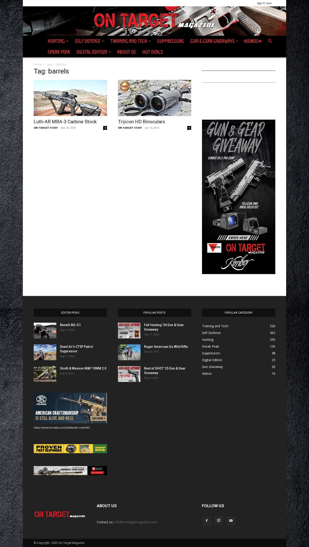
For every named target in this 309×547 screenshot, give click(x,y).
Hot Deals (152, 52)
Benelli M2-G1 (70, 325)
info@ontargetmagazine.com (135, 522)
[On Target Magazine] (154, 21)
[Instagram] (252, 41)
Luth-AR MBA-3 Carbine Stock (65, 121)
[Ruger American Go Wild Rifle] (129, 352)
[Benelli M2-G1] (45, 331)
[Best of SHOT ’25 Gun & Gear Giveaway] (129, 374)
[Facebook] (244, 41)
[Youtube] (260, 41)
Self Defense (87, 41)
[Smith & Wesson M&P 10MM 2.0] (45, 374)
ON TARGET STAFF (46, 127)
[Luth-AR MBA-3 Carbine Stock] (70, 98)
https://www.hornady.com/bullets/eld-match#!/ (62, 427)
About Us (126, 52)
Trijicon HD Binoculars (141, 121)
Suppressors (170, 41)
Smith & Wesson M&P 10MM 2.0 (83, 368)
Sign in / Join (264, 3)
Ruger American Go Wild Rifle (166, 346)
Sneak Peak (59, 52)
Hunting (56, 41)
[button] (269, 41)
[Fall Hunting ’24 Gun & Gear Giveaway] (129, 331)
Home (38, 64)
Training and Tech (128, 41)
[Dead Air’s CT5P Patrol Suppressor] (45, 352)
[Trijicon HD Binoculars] (154, 98)
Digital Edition (91, 52)
